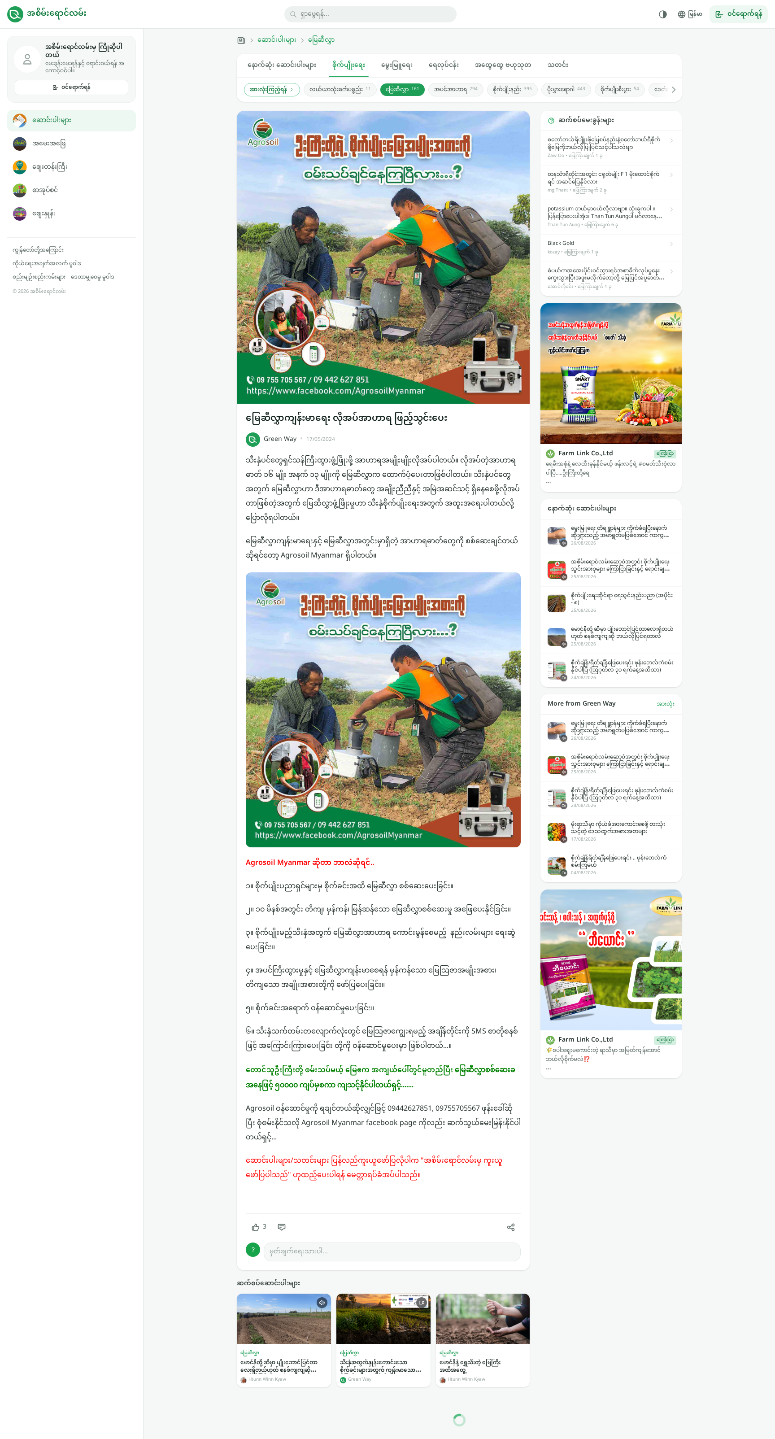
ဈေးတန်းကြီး (50, 167)
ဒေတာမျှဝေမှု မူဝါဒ (92, 277)
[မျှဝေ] (511, 1227)
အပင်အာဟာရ (456, 90)
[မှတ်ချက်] (282, 1227)
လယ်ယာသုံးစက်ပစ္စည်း (340, 90)
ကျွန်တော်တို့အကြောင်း (38, 250)
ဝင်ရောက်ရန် (76, 87)
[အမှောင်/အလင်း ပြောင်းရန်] (663, 14)
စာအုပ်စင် (45, 190)
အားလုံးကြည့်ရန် (268, 90)
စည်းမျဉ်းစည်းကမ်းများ (39, 277)
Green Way (280, 439)
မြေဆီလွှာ (321, 40)
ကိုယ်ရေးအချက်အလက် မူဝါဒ (47, 264)
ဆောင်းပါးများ (51, 120)
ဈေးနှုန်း (44, 214)
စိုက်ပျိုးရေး (348, 65)
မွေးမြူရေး (397, 65)
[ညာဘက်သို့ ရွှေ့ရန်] (669, 90)
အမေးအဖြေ (48, 144)
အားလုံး (666, 704)
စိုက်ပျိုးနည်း (512, 90)
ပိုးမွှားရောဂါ (566, 90)
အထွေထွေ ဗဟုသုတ (503, 65)
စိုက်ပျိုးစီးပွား (620, 90)
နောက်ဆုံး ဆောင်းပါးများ (282, 65)
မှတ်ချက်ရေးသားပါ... (299, 1252)
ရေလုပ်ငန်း (444, 65)
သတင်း (558, 65)
